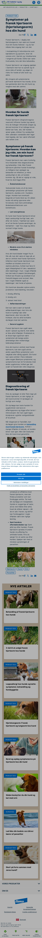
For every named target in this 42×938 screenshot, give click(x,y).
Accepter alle (21, 474)
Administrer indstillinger (21, 482)
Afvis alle (21, 478)
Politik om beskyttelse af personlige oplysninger (21, 485)
